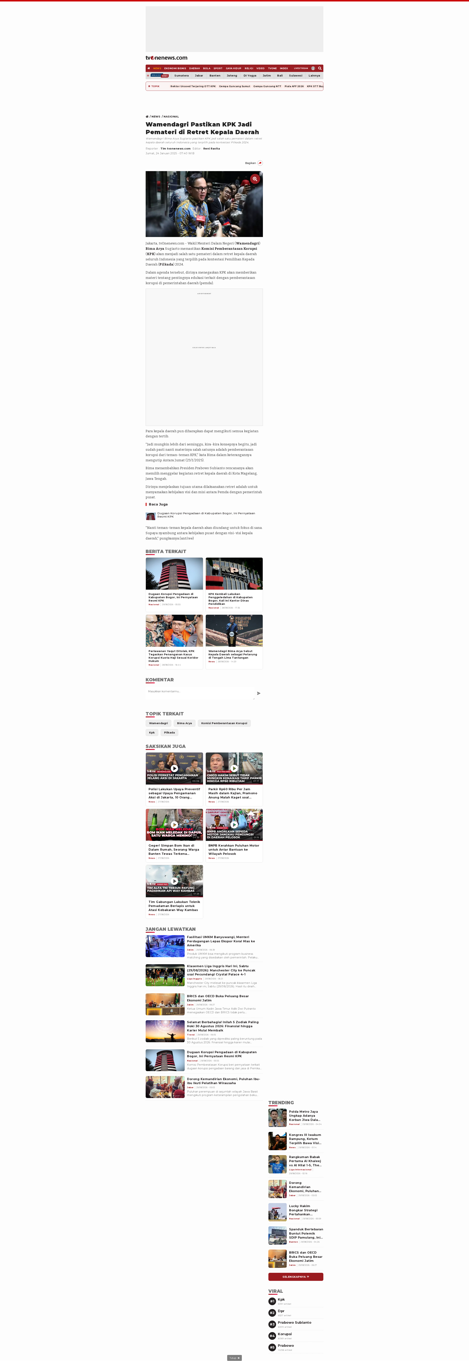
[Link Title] (148, 116)
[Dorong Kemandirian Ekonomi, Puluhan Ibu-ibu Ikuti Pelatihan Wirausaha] (165, 1087)
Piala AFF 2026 (294, 86)
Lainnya (314, 75)
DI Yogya (250, 75)
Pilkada (166, 264)
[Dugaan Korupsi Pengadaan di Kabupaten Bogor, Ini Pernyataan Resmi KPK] (151, 515)
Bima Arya (155, 249)
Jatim (267, 75)
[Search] (320, 68)
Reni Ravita (211, 148)
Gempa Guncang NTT (267, 86)
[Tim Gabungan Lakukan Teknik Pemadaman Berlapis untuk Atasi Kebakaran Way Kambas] (174, 881)
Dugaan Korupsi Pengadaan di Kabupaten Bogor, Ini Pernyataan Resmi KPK (206, 515)
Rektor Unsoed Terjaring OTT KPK (193, 86)
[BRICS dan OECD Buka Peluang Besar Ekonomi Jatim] (165, 1004)
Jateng (232, 75)
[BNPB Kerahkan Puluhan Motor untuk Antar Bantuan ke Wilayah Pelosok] (234, 825)
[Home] (166, 58)
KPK (151, 254)
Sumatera (181, 75)
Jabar (199, 75)
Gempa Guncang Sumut (234, 86)
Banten (215, 75)
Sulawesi (295, 75)
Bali (280, 75)
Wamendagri (247, 243)
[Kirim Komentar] (259, 693)
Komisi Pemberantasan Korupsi (229, 249)
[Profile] (313, 68)
